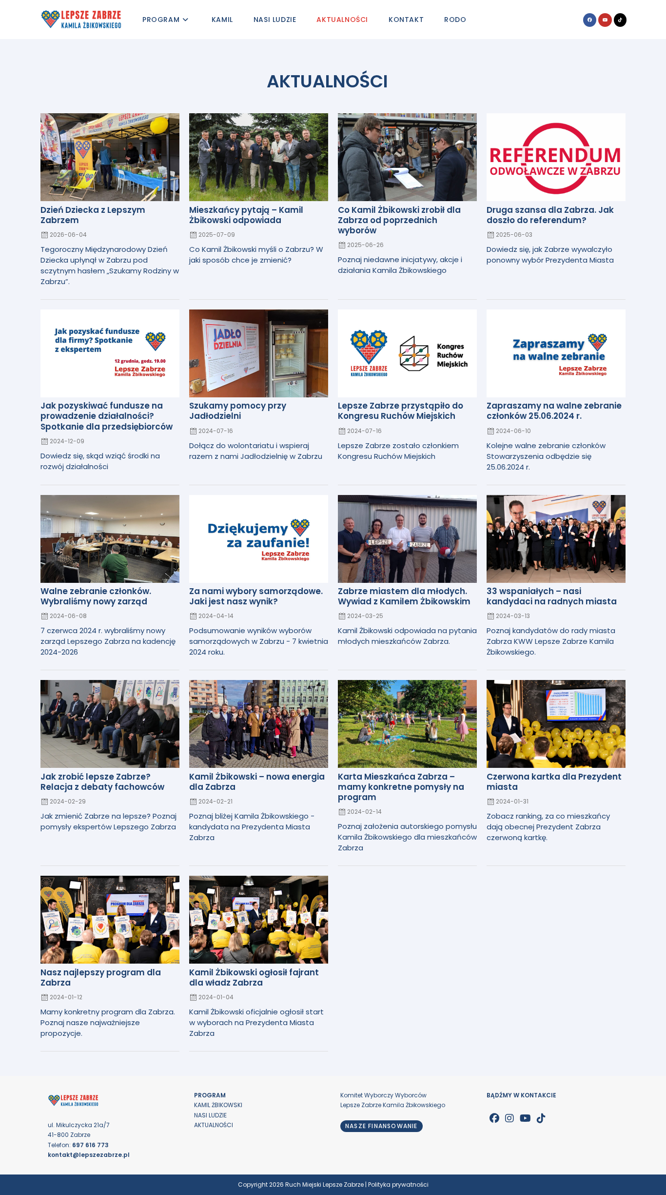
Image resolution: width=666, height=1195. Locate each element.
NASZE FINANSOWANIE (381, 1126)
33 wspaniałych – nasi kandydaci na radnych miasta (552, 596)
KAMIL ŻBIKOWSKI (218, 1105)
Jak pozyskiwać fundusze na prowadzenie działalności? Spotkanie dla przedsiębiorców (106, 416)
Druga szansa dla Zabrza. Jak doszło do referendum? (550, 215)
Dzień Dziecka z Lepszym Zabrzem (92, 215)
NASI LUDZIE (210, 1115)
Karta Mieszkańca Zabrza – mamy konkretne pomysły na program (401, 787)
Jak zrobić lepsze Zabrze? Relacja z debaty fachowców (102, 782)
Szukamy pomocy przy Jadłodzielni (237, 411)
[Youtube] (525, 1118)
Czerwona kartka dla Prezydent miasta (554, 782)
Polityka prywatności (398, 1184)
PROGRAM (210, 1095)
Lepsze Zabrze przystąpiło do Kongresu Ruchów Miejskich (400, 411)
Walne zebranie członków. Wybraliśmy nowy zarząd (95, 596)
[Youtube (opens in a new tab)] (605, 20)
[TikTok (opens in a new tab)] (620, 20)
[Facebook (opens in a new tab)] (589, 20)
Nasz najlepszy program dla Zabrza (100, 978)
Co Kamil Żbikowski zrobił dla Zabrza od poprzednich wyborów (399, 220)
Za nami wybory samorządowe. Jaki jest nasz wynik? (256, 596)
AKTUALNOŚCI (213, 1125)
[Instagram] (509, 1118)
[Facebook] (494, 1118)
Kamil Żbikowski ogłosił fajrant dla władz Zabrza (254, 978)
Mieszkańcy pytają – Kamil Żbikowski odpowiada (246, 215)
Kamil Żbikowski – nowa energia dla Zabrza (257, 782)
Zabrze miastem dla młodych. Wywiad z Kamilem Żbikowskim (404, 596)
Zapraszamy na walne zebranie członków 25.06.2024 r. (554, 411)
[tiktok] (541, 1118)
